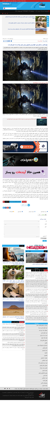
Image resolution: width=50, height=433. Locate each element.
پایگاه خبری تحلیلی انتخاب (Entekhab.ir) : (40, 83)
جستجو (32, 393)
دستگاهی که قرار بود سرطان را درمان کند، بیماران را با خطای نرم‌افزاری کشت (21, 23)
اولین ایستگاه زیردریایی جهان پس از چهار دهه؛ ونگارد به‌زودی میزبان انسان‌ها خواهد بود (21, 119)
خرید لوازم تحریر (44, 333)
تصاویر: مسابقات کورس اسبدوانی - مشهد (39, 264)
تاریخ (33, 388)
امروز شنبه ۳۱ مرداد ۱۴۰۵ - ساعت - (41, 11)
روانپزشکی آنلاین (44, 383)
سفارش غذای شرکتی (43, 365)
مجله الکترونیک (8, 0)
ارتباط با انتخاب (23, 0)
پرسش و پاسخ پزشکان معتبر (42, 325)
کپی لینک (24, 201)
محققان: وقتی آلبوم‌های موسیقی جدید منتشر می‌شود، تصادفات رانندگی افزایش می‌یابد (13, 263)
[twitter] (4, 208)
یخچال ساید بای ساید (43, 330)
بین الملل (37, 388)
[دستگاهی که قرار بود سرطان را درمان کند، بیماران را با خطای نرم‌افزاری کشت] (13, 290)
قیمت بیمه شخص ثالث (42, 363)
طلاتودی (45, 355)
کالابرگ (46, 353)
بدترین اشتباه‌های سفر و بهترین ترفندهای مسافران (15, 342)
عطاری (46, 343)
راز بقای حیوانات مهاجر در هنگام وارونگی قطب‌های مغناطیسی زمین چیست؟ (13, 339)
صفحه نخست (45, 388)
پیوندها (19, 0)
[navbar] (48, 11)
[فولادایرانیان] (25, 146)
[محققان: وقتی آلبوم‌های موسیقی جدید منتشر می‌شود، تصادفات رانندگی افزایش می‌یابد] (13, 254)
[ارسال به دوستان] (5, 41)
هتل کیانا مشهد (44, 338)
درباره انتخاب (32, 392)
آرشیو (29, 393)
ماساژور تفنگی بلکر (43, 340)
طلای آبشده (45, 380)
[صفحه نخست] (48, 17)
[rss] (7, 13)
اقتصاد (30, 388)
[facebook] (6, 208)
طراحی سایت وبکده (43, 368)
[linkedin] (10, 208)
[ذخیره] (7, 41)
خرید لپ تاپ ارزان (43, 335)
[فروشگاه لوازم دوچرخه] (25, 159)
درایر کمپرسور (44, 350)
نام (46, 221)
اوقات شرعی (12, 0)
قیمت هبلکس (44, 360)
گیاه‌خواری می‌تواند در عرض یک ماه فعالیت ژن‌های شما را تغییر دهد (13, 348)
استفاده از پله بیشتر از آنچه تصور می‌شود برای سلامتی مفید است (13, 337)
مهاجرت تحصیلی (44, 358)
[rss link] (9, 388)
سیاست (40, 388)
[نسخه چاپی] (3, 41)
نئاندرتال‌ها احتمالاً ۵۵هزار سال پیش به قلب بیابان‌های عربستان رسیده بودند (21, 29)
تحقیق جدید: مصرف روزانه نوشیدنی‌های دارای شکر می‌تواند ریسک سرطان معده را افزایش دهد (13, 345)
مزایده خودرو (44, 370)
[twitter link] (5, 388)
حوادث (16, 388)
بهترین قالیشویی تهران (43, 373)
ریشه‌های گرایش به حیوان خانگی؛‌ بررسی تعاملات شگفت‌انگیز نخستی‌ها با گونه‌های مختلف (20, 17)
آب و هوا (16, 0)
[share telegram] (5, 13)
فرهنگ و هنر (20, 388)
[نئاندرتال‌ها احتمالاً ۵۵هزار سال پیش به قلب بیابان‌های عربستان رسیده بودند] (13, 308)
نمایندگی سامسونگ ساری (42, 345)
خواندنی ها (45, 41)
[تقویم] (48, 23)
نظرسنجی (3, 0)
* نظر (46, 226)
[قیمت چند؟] (48, 19)
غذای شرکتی (45, 348)
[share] (3, 13)
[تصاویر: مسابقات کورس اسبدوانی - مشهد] (36, 258)
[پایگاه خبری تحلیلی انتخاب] (42, 5)
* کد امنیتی (45, 236)
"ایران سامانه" (27, 397)
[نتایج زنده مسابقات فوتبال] (48, 26)
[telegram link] (7, 388)
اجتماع (27, 388)
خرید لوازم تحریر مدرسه (42, 328)
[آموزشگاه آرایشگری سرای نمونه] (25, 172)
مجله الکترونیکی (9, 392)
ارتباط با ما (26, 392)
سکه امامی (45, 375)
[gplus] (8, 208)
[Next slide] (26, 251)
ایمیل (46, 224)
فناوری (24, 388)
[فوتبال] (48, 21)
